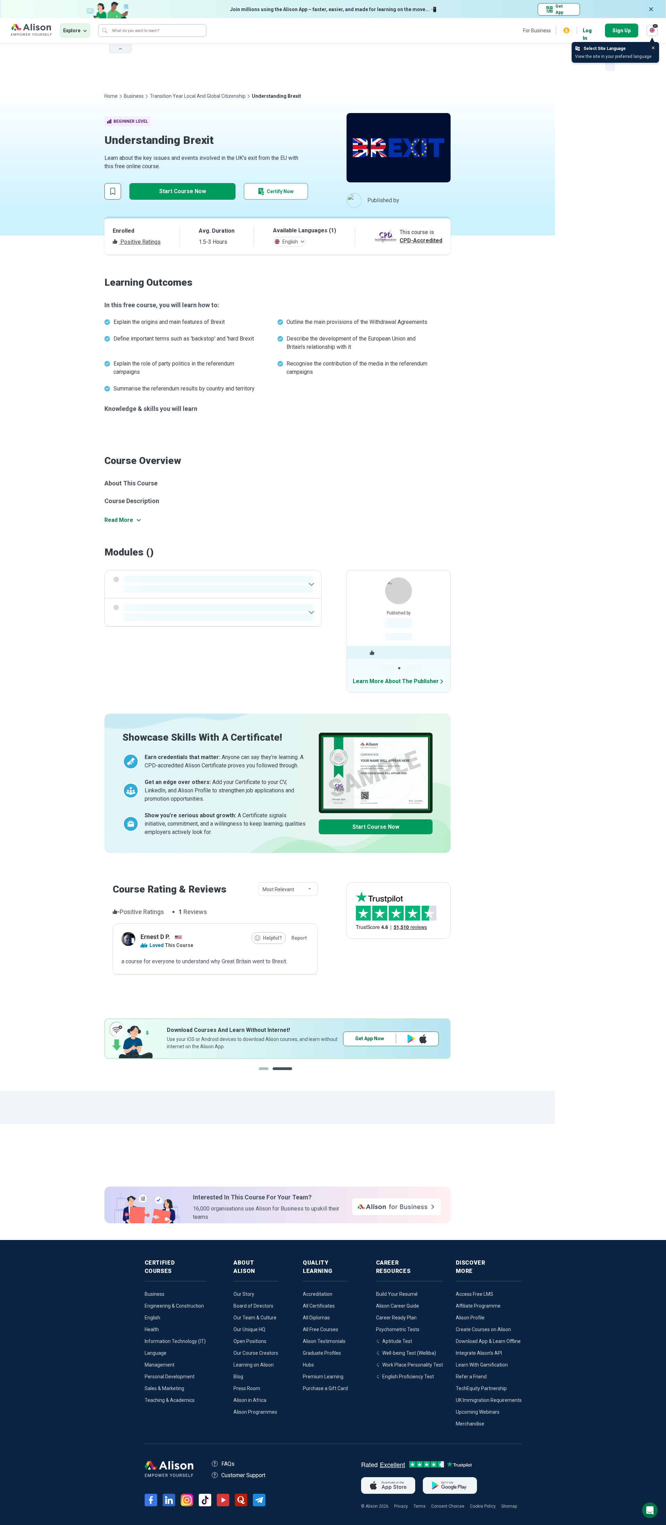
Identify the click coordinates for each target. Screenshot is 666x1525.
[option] (277, 1038)
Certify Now (280, 191)
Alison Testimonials (324, 1341)
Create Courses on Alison (483, 1329)
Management (159, 1365)
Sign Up (621, 30)
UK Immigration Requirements (489, 1400)
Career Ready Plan (396, 1317)
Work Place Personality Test (412, 1365)
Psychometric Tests (397, 1329)
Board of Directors (253, 1306)
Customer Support (243, 1475)
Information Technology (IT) (175, 1341)
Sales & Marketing (164, 1388)
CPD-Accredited (421, 240)
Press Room (246, 1388)
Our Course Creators (255, 1353)
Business (134, 96)
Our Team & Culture (254, 1317)
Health (152, 1329)
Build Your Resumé (397, 1294)
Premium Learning (323, 1376)
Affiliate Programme (478, 1306)
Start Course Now (182, 191)
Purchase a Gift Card (325, 1388)
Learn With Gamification (482, 1365)
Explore (71, 30)
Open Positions (249, 1341)
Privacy (401, 1506)
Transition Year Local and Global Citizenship (198, 96)
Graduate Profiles (322, 1353)
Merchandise (470, 1424)
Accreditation (317, 1294)
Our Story (243, 1294)
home (111, 96)
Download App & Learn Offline (488, 1341)
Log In (587, 31)
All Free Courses (320, 1329)
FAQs (227, 1464)
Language (155, 1353)
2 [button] (289, 1074)
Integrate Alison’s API (479, 1353)
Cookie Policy (483, 1506)
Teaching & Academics (170, 1400)
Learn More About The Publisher (396, 681)
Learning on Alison (253, 1365)
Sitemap (509, 1506)
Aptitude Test (397, 1341)
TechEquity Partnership (481, 1388)
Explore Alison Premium (391, 1038)
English (152, 1317)
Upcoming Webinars (478, 1412)
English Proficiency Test (408, 1376)
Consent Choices (447, 1506)
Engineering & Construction (174, 1306)
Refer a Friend (471, 1376)
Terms (419, 1506)
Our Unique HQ (249, 1329)
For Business (537, 30)
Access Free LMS (474, 1294)
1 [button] (268, 1074)
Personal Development (170, 1376)
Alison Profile (470, 1317)
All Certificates (319, 1306)
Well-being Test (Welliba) (409, 1353)
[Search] (104, 30)
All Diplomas (316, 1317)
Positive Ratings (140, 242)
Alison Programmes (255, 1412)
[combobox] (288, 889)
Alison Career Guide (397, 1306)
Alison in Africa (249, 1400)
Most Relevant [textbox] (278, 889)
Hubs (308, 1365)
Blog (238, 1376)
